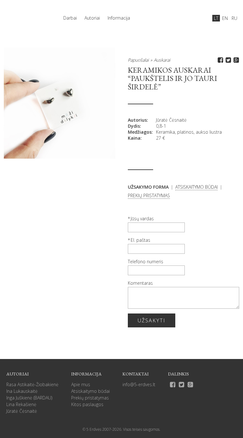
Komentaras (140, 283)
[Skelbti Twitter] (227, 60)
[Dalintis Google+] (235, 60)
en (225, 18)
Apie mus (80, 384)
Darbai (70, 18)
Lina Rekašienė (21, 404)
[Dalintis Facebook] (219, 60)
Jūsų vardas (142, 219)
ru (234, 18)
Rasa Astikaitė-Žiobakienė (32, 384)
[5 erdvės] (26, 15)
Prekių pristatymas (90, 398)
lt (216, 18)
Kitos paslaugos (87, 404)
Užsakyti (151, 320)
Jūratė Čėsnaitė (171, 120)
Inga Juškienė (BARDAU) (29, 398)
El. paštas (140, 240)
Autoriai (92, 18)
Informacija (119, 18)
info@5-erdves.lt (138, 384)
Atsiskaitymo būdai (90, 391)
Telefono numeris (145, 262)
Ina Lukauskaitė (22, 391)
